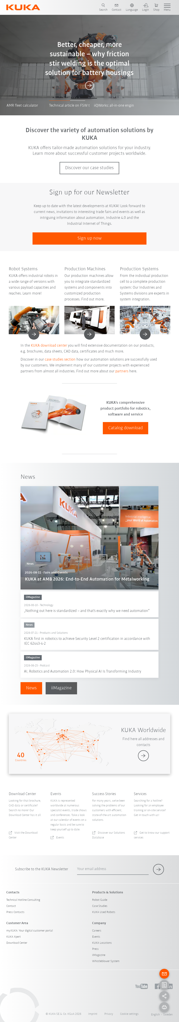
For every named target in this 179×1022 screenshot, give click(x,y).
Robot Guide (99, 900)
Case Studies (99, 906)
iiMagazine (61, 688)
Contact (11, 906)
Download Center (16, 943)
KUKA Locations (102, 943)
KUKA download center (49, 346)
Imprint (92, 1014)
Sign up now (89, 238)
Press (95, 949)
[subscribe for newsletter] (158, 869)
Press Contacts (15, 912)
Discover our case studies (89, 167)
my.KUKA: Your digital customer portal (29, 930)
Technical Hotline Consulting (23, 900)
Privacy (108, 1014)
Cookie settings (129, 1014)
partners (122, 371)
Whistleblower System (105, 961)
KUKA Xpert (13, 937)
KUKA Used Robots (103, 912)
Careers (96, 930)
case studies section (60, 360)
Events (96, 937)
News (31, 688)
